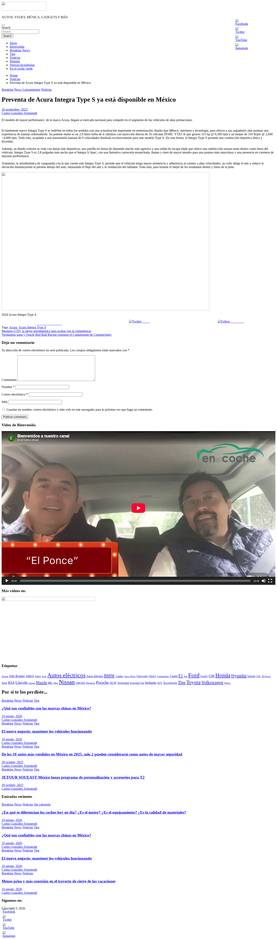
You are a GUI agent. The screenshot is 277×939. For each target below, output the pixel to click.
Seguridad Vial (137, 683)
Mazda (41, 682)
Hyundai (239, 675)
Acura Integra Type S (32, 327)
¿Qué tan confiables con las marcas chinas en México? (46, 708)
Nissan (67, 682)
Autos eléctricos (66, 675)
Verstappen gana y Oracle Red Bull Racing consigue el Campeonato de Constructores (56, 334)
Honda (222, 675)
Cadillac (119, 676)
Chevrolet (142, 676)
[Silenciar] (264, 581)
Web (5, 402)
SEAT (113, 682)
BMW (109, 675)
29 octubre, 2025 (12, 762)
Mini (56, 683)
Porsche (102, 682)
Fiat (185, 676)
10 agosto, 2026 (12, 716)
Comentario (9, 380)
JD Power (266, 676)
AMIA (38, 676)
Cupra (174, 676)
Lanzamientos (31, 89)
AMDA (30, 676)
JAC (258, 676)
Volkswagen (212, 682)
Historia (15, 61)
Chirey (152, 676)
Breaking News (20, 50)
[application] (138, 508)
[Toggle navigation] (3, 25)
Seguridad (123, 682)
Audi (44, 676)
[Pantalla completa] (270, 581)
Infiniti (251, 676)
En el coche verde (21, 68)
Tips (12, 54)
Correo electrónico (15, 394)
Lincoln (21, 682)
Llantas (31, 683)
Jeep (4, 682)
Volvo (227, 683)
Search (6, 27)
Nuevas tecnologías (22, 65)
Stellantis (150, 683)
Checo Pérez (130, 676)
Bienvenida (17, 46)
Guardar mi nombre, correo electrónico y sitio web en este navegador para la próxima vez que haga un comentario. (79, 409)
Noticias (15, 57)
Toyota (193, 682)
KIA (11, 683)
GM (212, 676)
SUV (159, 682)
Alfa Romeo (17, 676)
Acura (13, 327)
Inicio (13, 43)
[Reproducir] (7, 581)
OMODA (80, 683)
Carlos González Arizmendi (19, 113)
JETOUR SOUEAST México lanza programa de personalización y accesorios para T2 (73, 777)
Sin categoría (42, 804)
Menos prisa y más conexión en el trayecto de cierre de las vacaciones (58, 881)
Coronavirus (163, 676)
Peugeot (90, 683)
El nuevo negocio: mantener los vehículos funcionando (47, 731)
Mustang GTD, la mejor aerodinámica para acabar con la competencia (46, 331)
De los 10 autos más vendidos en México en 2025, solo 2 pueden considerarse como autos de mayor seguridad (92, 754)
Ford (194, 675)
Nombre (8, 387)
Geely (204, 676)
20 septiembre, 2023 (15, 109)
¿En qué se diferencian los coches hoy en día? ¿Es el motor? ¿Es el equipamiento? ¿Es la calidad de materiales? (94, 812)
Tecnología (170, 682)
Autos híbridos (94, 676)
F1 (180, 676)
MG (50, 682)
